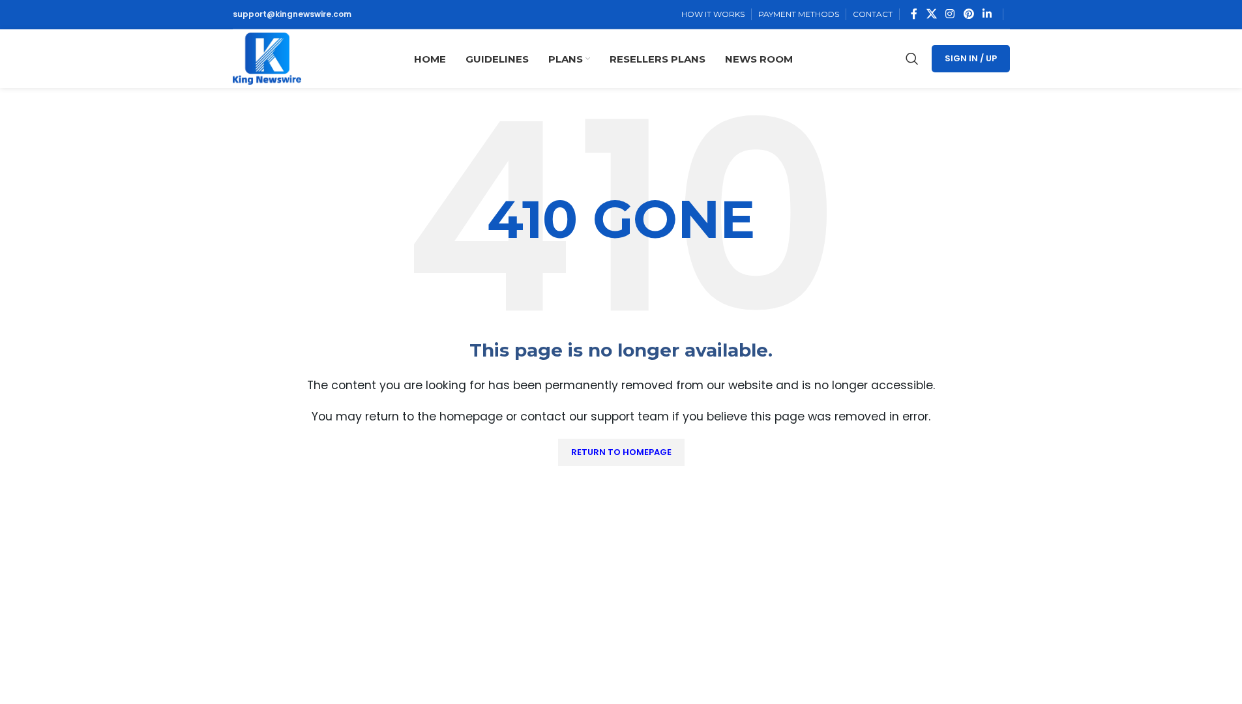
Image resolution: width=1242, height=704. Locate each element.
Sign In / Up (971, 58)
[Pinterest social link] (968, 14)
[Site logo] (267, 57)
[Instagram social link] (950, 14)
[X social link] (931, 14)
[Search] (912, 59)
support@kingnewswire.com (292, 14)
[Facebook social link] (914, 14)
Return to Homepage (621, 452)
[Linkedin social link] (987, 14)
